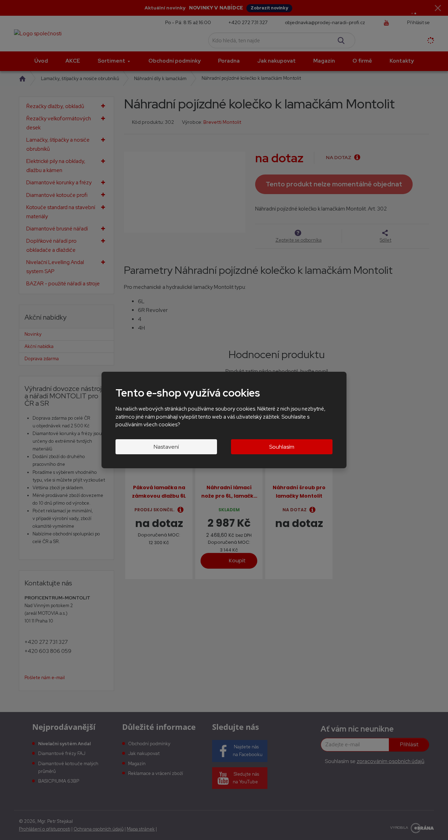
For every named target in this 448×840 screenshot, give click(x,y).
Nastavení (166, 446)
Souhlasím (281, 446)
